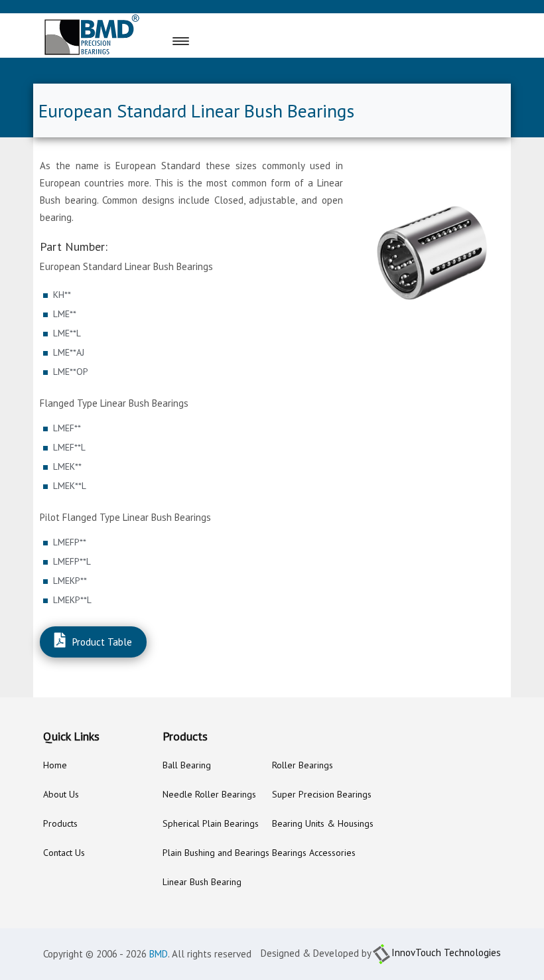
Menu (207, 42)
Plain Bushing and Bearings (216, 853)
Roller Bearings (302, 765)
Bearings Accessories (314, 853)
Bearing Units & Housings (323, 823)
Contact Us (64, 853)
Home (55, 765)
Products (60, 823)
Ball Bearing (187, 765)
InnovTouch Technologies (446, 952)
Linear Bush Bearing (202, 882)
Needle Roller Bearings (209, 794)
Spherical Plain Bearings (211, 823)
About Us (61, 794)
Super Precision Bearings (322, 794)
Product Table (102, 642)
